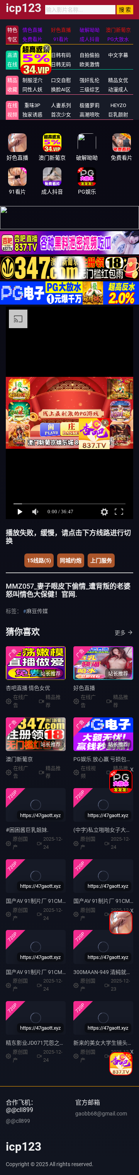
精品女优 (118, 80)
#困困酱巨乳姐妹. (27, 830)
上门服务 (101, 560)
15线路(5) (39, 560)
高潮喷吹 (90, 115)
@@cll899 (18, 1121)
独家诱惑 (32, 115)
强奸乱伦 (90, 80)
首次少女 (61, 115)
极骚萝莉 (90, 105)
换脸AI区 (61, 89)
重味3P (32, 105)
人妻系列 (61, 105)
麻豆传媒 (37, 611)
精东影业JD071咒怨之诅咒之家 (43, 1043)
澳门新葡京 (19, 759)
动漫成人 (118, 89)
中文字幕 (118, 55)
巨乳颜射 (118, 115)
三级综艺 (90, 89)
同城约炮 (70, 560)
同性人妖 (32, 89)
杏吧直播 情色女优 (28, 688)
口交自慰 (61, 80)
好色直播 (84, 688)
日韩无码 (61, 64)
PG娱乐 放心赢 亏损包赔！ (105, 759)
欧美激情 (90, 64)
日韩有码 (61, 55)
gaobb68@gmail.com (101, 1113)
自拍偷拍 (90, 55)
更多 (120, 633)
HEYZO (118, 105)
